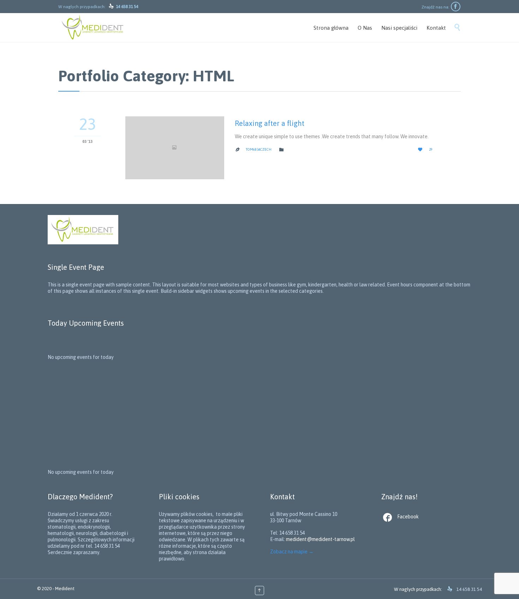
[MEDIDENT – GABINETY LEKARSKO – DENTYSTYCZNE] (93, 27)
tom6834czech (259, 149)
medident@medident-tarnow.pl (320, 539)
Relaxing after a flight (269, 123)
